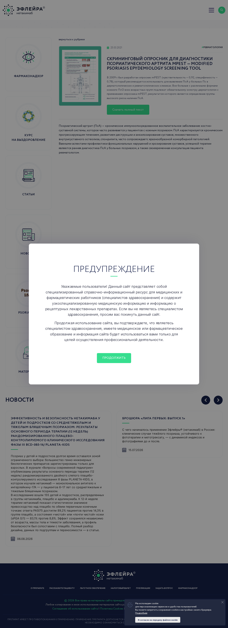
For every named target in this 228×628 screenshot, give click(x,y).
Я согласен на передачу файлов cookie (158, 620)
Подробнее (141, 613)
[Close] (194, 248)
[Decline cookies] (222, 602)
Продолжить (114, 358)
